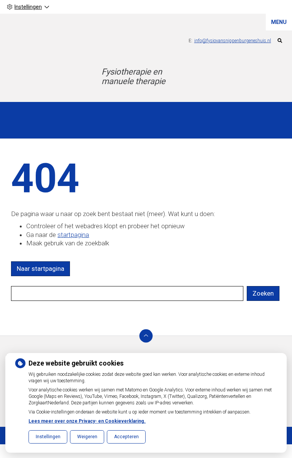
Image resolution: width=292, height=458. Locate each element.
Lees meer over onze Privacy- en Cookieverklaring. (87, 421)
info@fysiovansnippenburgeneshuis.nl (232, 40)
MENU (279, 22)
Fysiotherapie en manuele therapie (133, 76)
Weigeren (87, 436)
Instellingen (48, 436)
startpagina (73, 235)
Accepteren (126, 436)
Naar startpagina (40, 268)
